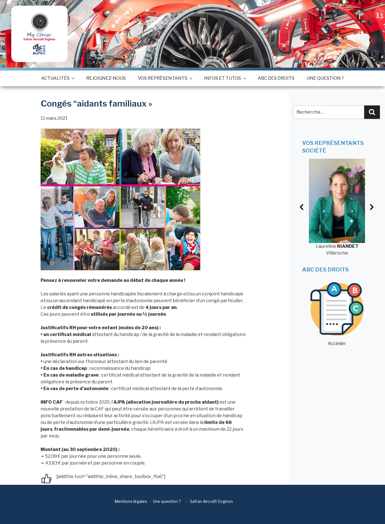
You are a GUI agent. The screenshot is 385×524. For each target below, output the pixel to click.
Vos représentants (162, 78)
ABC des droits (276, 78)
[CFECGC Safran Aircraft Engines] (39, 34)
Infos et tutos (222, 78)
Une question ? (325, 78)
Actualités (55, 78)
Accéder (337, 343)
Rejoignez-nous (106, 78)
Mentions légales (130, 501)
